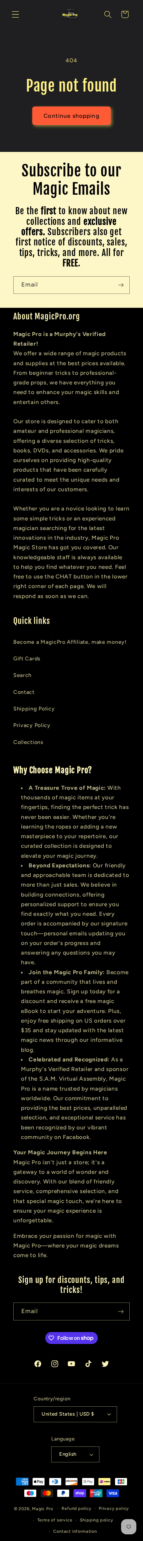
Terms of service (54, 1519)
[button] (15, 14)
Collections (28, 742)
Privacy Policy (32, 725)
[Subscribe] (120, 285)
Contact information (75, 1531)
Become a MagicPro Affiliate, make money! (70, 642)
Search (22, 675)
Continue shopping (71, 115)
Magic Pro (42, 1508)
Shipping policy (96, 1519)
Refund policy (76, 1508)
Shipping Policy (34, 708)
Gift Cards (27, 658)
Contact (24, 692)
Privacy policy (114, 1508)
